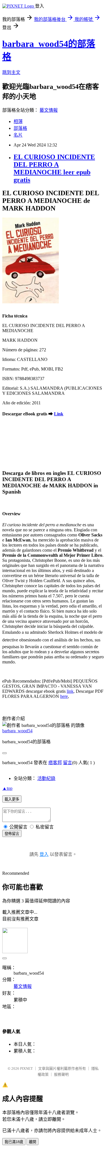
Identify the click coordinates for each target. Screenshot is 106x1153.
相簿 (18, 121)
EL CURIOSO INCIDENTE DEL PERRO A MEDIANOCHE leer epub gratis (54, 168)
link (70, 691)
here (64, 696)
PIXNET (26, 1068)
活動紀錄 (46, 778)
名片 (18, 135)
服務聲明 (61, 1074)
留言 (67, 762)
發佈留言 (12, 834)
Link (58, 413)
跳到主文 (11, 72)
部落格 (20, 128)
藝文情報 (49, 110)
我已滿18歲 (14, 1142)
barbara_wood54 (17, 730)
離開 (32, 1142)
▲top (7, 788)
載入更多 (12, 799)
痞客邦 (55, 762)
